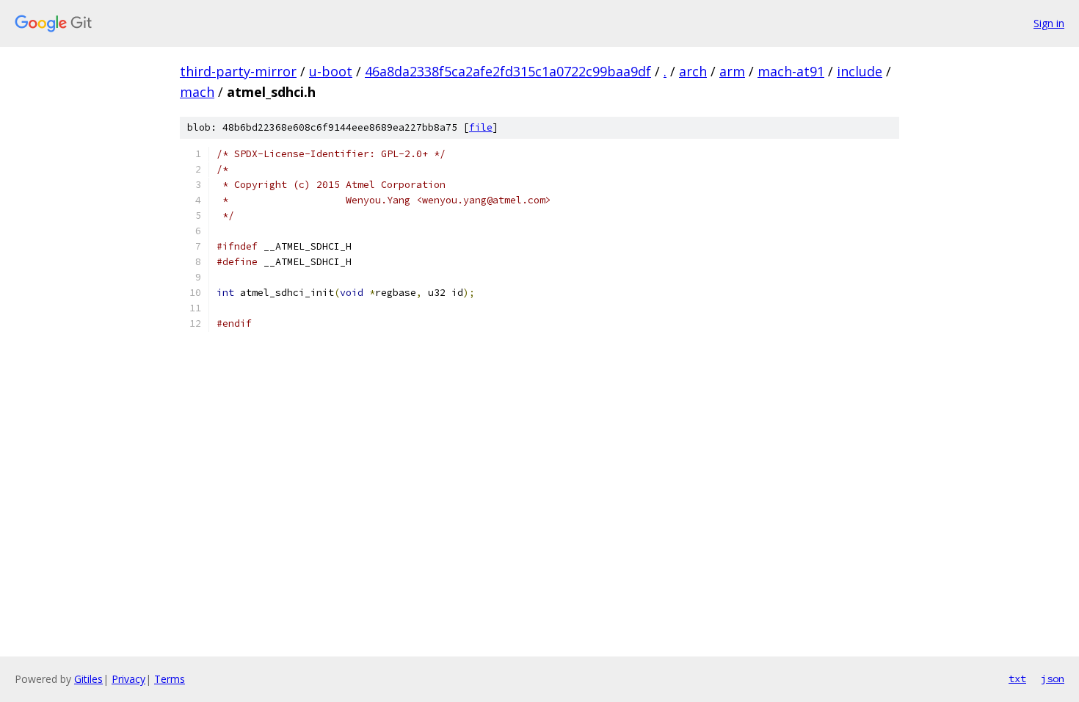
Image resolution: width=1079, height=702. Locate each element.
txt (1017, 678)
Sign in (1048, 23)
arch (693, 71)
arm (732, 71)
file (481, 127)
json (1052, 678)
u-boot (330, 71)
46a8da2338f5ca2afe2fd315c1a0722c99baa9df (508, 71)
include (859, 71)
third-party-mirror (238, 71)
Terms (169, 679)
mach (197, 92)
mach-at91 (791, 71)
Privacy (128, 679)
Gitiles (88, 679)
